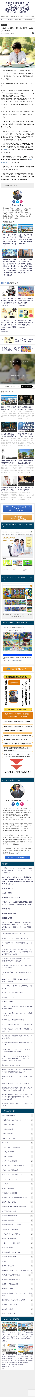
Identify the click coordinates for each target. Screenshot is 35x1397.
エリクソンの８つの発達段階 (17, 1147)
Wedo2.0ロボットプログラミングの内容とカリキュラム (17, 987)
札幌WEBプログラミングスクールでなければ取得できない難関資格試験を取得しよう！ (17, 1071)
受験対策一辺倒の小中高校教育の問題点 (17, 1206)
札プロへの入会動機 (17, 1266)
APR (5, 149)
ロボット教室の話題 (17, 1188)
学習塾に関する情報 (17, 1220)
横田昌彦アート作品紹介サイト (17, 857)
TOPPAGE (4, 24)
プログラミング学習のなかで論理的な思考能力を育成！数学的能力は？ (17, 1007)
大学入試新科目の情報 (17, 1211)
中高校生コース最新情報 (17, 1193)
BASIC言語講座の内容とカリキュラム (13, 933)
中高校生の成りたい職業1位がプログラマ (17, 1197)
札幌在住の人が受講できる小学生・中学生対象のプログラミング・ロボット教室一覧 (17, 1089)
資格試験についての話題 (17, 1304)
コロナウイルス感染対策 (17, 1161)
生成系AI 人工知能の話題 (17, 1284)
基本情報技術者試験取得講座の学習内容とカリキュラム (17, 1043)
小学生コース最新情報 (17, 1238)
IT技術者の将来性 (17, 1129)
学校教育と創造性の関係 (17, 1215)
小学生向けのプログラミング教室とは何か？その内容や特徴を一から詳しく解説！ (17, 1050)
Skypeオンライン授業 (17, 1138)
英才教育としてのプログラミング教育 (17, 1300)
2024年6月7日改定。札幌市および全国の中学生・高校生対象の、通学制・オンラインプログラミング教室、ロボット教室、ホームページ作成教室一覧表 (17, 926)
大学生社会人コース (29, 16)
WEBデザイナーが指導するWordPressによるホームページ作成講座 (17, 980)
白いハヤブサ (17, 205)
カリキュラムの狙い (17, 1156)
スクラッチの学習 (7, 1001)
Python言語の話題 (17, 1133)
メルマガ (17, 1184)
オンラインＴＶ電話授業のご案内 (12, 992)
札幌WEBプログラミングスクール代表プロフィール (17, 1077)
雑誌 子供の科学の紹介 (17, 1313)
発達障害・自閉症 (17, 1288)
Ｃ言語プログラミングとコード (17, 1120)
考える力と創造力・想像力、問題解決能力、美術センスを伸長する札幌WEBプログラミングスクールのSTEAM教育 (17, 1097)
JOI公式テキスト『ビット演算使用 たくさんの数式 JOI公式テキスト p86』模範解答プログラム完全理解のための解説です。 (17, 952)
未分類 (17, 1261)
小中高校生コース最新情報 (17, 1229)
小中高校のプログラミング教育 (17, 1225)
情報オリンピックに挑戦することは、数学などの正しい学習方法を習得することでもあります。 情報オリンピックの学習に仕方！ (17, 1058)
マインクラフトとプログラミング (17, 1174)
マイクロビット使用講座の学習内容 (13, 1019)
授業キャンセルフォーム (17, 16)
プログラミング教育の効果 (17, 1170)
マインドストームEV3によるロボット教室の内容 (17, 1024)
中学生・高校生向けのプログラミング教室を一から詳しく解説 (17, 1030)
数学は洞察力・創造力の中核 (17, 1252)
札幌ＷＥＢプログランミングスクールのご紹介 (16, 1083)
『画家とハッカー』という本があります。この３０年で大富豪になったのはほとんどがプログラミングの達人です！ (17, 870)
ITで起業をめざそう (17, 1124)
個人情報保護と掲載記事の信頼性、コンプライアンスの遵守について (17, 1037)
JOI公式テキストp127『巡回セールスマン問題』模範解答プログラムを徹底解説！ (17, 960)
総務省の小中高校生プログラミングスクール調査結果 (17, 1294)
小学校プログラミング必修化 (17, 1234)
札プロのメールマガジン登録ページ (13, 1065)
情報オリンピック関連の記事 (17, 1243)
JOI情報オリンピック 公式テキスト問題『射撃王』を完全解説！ (17, 966)
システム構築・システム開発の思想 (17, 1165)
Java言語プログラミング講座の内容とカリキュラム (17, 944)
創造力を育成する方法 (17, 1202)
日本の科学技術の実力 (17, 1256)
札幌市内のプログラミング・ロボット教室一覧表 (17, 1271)
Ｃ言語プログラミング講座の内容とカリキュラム (17, 938)
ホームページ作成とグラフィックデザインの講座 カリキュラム (17, 1014)
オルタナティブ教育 (17, 1152)
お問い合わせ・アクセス (9, 997)
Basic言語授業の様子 (17, 1115)
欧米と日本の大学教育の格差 (16, 1275)
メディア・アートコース (17, 1179)
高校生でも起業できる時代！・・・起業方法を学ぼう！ (17, 1105)
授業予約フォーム (5, 16)
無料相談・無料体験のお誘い (17, 1279)
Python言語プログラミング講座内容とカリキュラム (17, 973)
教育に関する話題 (17, 1247)
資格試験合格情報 (17, 1309)
